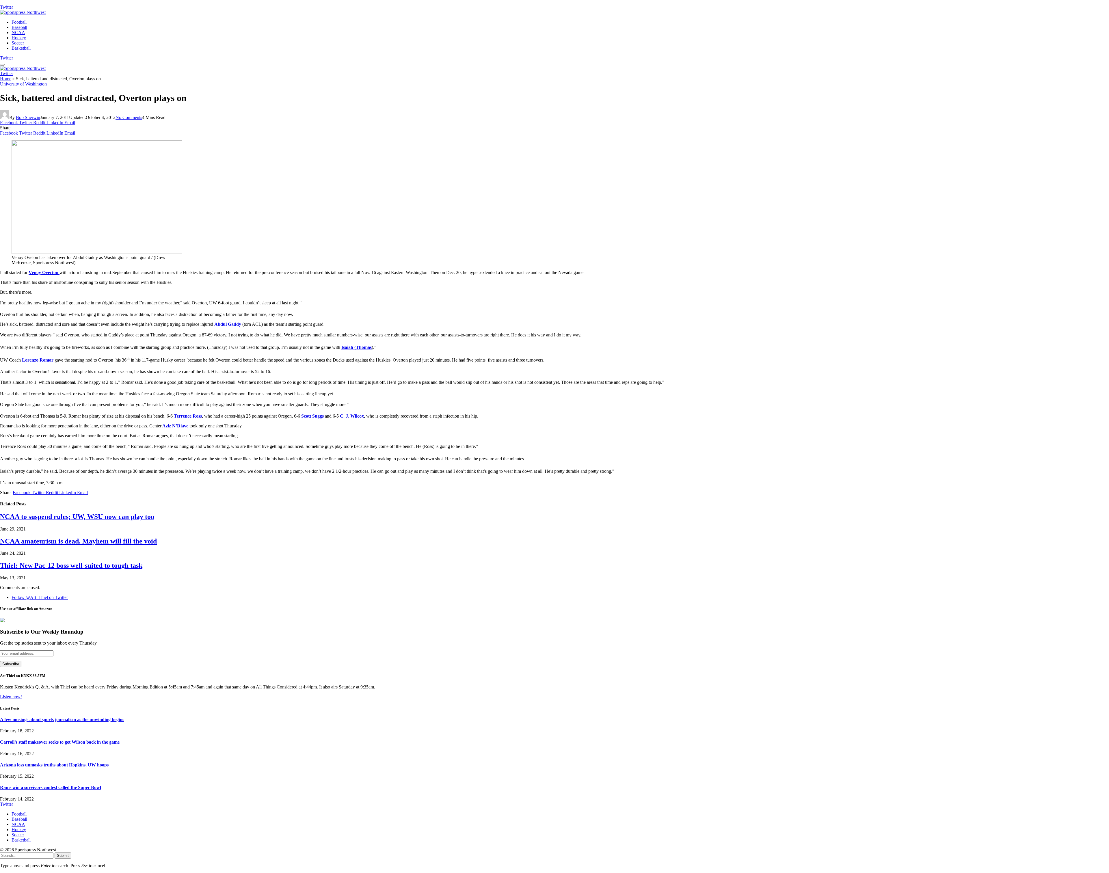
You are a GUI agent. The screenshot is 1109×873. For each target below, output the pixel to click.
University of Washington (23, 83)
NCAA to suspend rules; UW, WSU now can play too (77, 516)
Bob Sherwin (28, 117)
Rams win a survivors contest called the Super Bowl (50, 787)
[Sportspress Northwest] (23, 12)
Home (5, 78)
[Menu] (2, 65)
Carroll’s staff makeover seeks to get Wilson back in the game (60, 742)
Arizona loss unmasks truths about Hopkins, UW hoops (54, 764)
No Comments (129, 117)
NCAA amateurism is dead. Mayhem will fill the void (78, 541)
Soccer (18, 42)
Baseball (19, 27)
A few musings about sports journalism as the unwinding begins (62, 719)
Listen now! (11, 696)
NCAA (18, 32)
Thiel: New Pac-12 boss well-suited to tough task (71, 565)
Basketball (21, 48)
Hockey (19, 37)
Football (19, 22)
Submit (63, 855)
